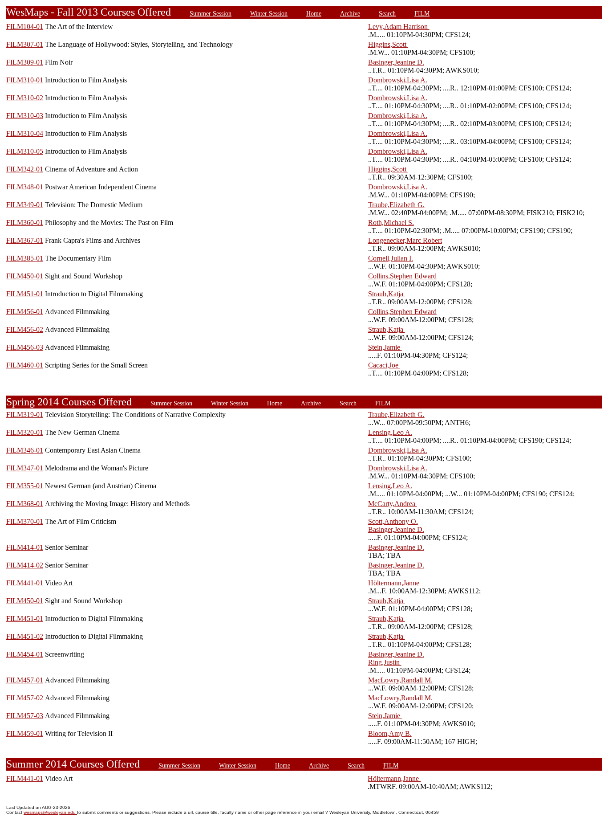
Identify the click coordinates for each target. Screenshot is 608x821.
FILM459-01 (24, 733)
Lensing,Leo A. (390, 432)
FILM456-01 (24, 311)
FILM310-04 (24, 133)
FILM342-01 (24, 169)
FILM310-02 (24, 98)
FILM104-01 (24, 26)
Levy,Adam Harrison (399, 26)
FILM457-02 (24, 698)
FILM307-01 (24, 44)
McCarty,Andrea (392, 503)
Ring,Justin (384, 662)
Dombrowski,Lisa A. (397, 80)
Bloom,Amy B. (390, 733)
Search (387, 13)
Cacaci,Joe (384, 365)
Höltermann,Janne (394, 583)
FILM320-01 (24, 432)
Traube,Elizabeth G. (396, 204)
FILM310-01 (24, 80)
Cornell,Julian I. (390, 258)
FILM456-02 (24, 329)
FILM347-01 (24, 468)
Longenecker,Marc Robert (405, 240)
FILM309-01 (24, 62)
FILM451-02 (24, 636)
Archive (350, 13)
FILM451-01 (24, 294)
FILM (422, 13)
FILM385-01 (24, 258)
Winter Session (269, 13)
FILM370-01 (24, 521)
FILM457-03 (24, 715)
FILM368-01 (24, 503)
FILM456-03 (24, 347)
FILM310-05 (24, 151)
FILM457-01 (24, 680)
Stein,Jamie (385, 347)
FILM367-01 (24, 240)
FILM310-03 (24, 115)
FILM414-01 (24, 547)
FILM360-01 (24, 222)
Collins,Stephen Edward (402, 276)
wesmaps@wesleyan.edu (50, 812)
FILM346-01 (24, 450)
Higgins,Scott (388, 44)
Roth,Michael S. (391, 222)
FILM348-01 (24, 187)
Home (313, 13)
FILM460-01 (24, 365)
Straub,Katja (386, 294)
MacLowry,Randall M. (400, 680)
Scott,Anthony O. (393, 521)
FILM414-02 (24, 565)
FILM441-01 (24, 583)
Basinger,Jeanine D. (396, 62)
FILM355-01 (24, 486)
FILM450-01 (24, 276)
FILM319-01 (24, 414)
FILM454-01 (24, 654)
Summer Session (210, 13)
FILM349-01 (24, 204)
